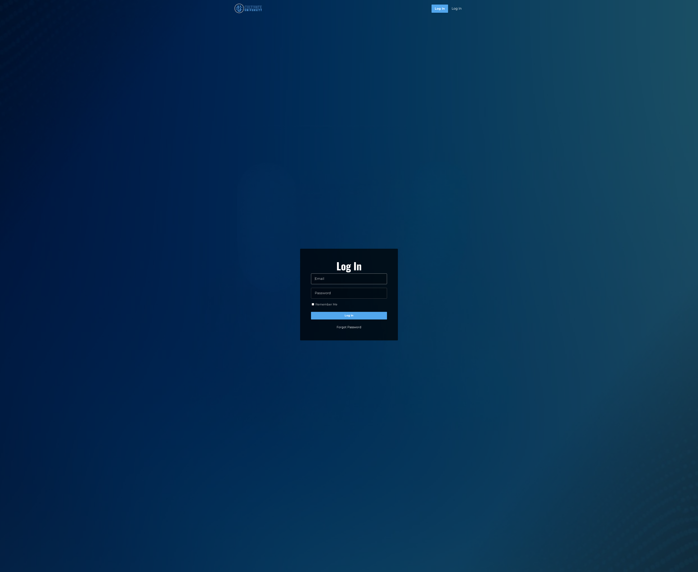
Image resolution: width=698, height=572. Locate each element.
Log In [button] (440, 8)
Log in (349, 315)
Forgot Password (349, 327)
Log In (457, 9)
